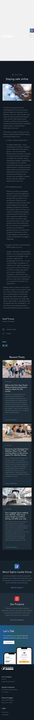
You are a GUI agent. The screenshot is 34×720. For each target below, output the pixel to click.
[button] (30, 36)
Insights (8, 333)
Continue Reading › (11, 419)
